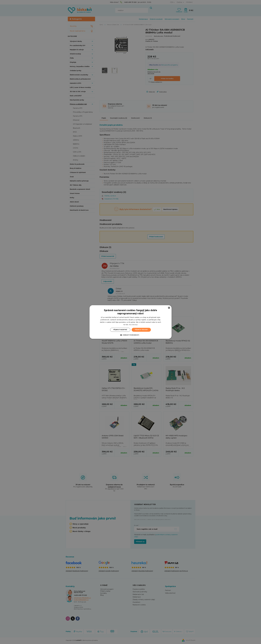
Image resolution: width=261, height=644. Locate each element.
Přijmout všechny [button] (141, 330)
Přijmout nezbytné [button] (120, 330)
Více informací (133, 324)
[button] (130, 335)
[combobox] (169, 308)
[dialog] (131, 322)
